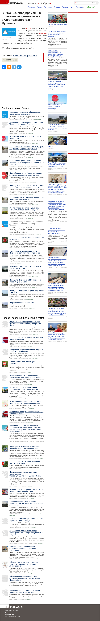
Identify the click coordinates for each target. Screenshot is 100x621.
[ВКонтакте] (4, 67)
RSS (19, 616)
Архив (39, 7)
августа (28, 28)
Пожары (79, 7)
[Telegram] (14, 67)
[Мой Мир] (19, 67)
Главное (31, 7)
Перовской (42, 33)
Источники (48, 7)
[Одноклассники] (9, 67)
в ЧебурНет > (90, 7)
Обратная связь (9, 613)
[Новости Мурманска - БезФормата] (11, 2)
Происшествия (68, 7)
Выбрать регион (9, 614)
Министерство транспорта (25, 55)
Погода (57, 7)
